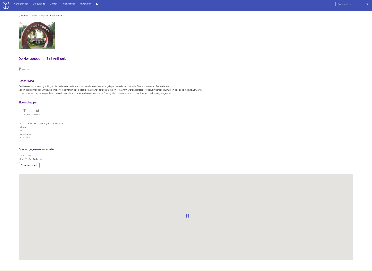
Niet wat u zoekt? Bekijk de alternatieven (41, 15)
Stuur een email (29, 165)
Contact (54, 3)
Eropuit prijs (39, 3)
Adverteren (85, 3)
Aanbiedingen (21, 3)
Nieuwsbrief (69, 3)
